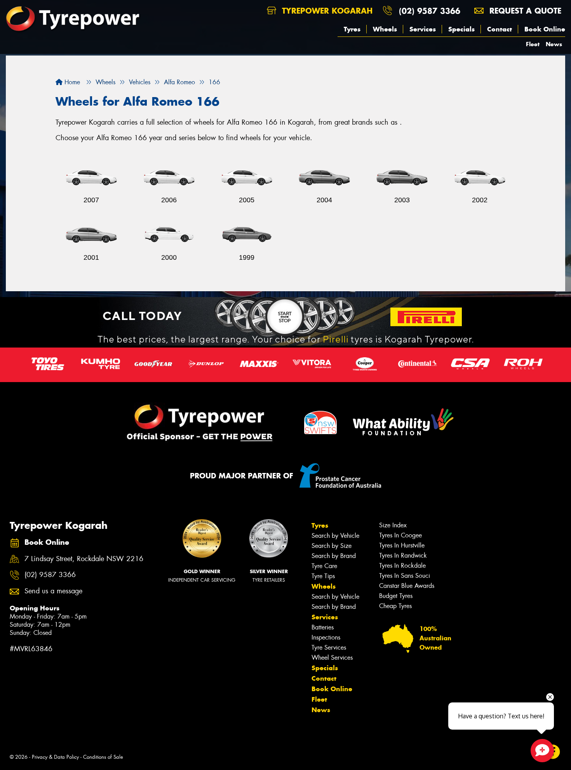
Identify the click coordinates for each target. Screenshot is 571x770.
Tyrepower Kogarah (326, 11)
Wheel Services (332, 658)
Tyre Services (329, 647)
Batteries (323, 627)
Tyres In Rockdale (402, 565)
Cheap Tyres (395, 606)
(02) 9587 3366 (429, 11)
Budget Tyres (396, 596)
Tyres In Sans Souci (404, 576)
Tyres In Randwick (403, 555)
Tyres (352, 29)
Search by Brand (334, 556)
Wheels (385, 29)
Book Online (544, 29)
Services (422, 29)
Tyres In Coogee (400, 535)
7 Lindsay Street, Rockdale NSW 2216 (83, 558)
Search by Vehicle (335, 536)
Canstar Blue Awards (406, 586)
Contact (499, 29)
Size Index (393, 525)
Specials (461, 29)
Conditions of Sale (103, 757)
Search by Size (332, 546)
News (554, 44)
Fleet (533, 44)
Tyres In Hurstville (402, 545)
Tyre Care (324, 566)
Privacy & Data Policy (55, 757)
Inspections (326, 637)
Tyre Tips (323, 576)
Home (71, 82)
